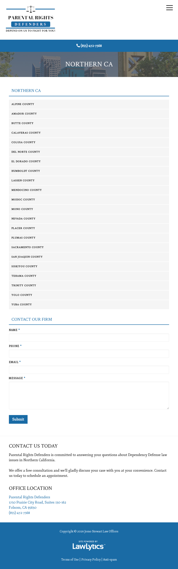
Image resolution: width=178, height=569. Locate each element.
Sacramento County (28, 247)
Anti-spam (110, 559)
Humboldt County (26, 171)
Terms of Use (70, 559)
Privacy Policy (91, 559)
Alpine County (23, 104)
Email (15, 362)
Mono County (22, 209)
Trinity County (24, 285)
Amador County (24, 113)
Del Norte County (26, 152)
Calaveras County (26, 132)
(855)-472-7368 (91, 46)
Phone (15, 346)
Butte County (23, 123)
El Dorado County (26, 161)
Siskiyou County (25, 266)
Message (17, 378)
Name (14, 330)
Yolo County (22, 295)
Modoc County (23, 199)
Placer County (23, 228)
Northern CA (26, 90)
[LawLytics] (89, 546)
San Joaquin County (27, 256)
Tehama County (24, 276)
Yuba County (22, 304)
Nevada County (24, 218)
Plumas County (24, 237)
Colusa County (24, 142)
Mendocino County (27, 190)
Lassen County (23, 180)
